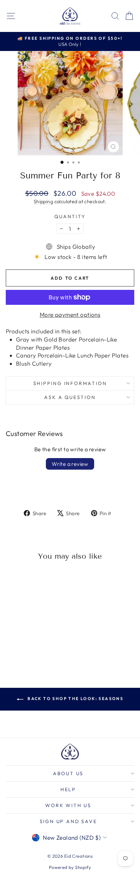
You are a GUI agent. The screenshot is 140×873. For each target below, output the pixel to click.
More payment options (70, 314)
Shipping (43, 201)
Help (68, 789)
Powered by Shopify (70, 867)
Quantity (69, 216)
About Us (68, 773)
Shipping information (70, 383)
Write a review (70, 463)
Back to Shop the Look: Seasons (74, 698)
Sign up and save (68, 821)
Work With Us (68, 805)
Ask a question (69, 397)
